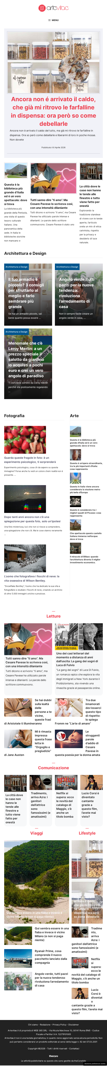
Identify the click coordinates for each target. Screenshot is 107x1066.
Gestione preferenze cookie (94, 1064)
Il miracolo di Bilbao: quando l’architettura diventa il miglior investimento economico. (85, 559)
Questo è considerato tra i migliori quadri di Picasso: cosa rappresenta (85, 513)
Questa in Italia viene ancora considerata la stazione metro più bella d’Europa (85, 489)
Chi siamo (33, 1024)
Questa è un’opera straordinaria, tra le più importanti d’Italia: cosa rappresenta (86, 466)
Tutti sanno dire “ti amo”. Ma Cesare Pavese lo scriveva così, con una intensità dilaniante (51, 203)
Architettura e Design (16, 266)
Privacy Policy (59, 1024)
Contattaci (74, 1048)
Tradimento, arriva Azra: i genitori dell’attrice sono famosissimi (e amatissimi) (40, 805)
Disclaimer (73, 1024)
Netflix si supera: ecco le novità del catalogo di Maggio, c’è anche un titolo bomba (65, 805)
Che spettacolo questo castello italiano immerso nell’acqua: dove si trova (86, 536)
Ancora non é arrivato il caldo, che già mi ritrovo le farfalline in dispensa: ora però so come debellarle (87, 907)
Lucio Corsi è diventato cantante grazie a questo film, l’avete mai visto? (90, 805)
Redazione (45, 1024)
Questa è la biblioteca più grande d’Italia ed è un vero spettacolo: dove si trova (83, 443)
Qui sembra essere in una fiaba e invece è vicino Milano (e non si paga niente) (34, 914)
